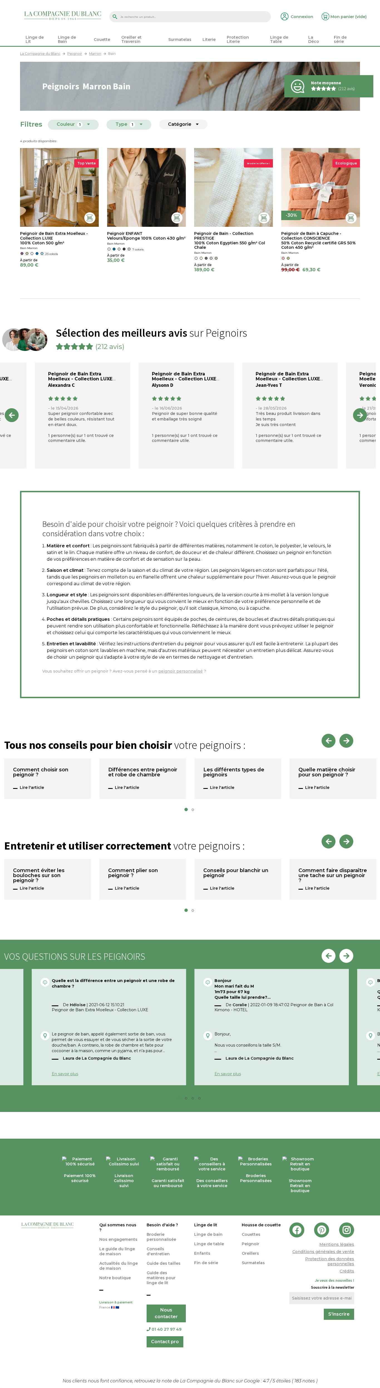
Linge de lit (205, 1224)
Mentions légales (336, 1244)
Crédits (347, 1271)
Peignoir (250, 1243)
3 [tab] (194, 1099)
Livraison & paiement (115, 1305)
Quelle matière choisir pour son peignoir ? (326, 772)
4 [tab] (201, 1099)
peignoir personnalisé (180, 671)
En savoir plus (65, 1073)
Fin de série (206, 1262)
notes (305, 1381)
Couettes (251, 1234)
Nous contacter (166, 1313)
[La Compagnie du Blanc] (62, 15)
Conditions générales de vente (323, 1251)
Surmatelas (253, 1262)
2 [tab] (194, 811)
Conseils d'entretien (158, 1251)
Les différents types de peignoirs (233, 772)
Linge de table (209, 1243)
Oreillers (250, 1253)
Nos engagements (118, 1239)
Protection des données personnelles (329, 1261)
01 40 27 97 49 (166, 1329)
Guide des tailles (164, 1263)
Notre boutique (115, 1277)
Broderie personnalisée (161, 1237)
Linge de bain (208, 1234)
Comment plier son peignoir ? (133, 873)
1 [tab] (187, 811)
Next (360, 415)
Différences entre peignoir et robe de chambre (142, 772)
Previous (12, 415)
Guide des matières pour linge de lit (161, 1277)
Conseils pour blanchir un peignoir (235, 873)
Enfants (202, 1253)
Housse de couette (261, 1224)
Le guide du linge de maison (117, 1251)
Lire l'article (32, 787)
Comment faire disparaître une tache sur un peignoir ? (332, 876)
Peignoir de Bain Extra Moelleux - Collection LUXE (80, 376)
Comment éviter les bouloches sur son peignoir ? (39, 876)
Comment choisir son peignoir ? (40, 772)
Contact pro (165, 1341)
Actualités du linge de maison (118, 1266)
